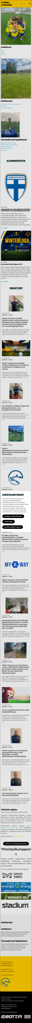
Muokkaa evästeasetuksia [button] (13, 516)
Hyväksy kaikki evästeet (13, 527)
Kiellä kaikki (9, 522)
